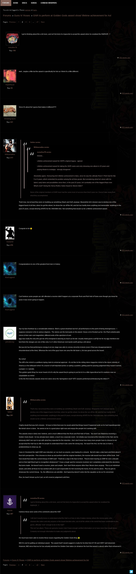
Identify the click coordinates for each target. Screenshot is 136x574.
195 (14, 51)
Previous (12, 22)
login (35, 10)
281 (11, 415)
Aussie (9, 510)
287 (11, 514)
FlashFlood (10, 85)
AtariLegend (10, 277)
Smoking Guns (10, 119)
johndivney (9, 342)
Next (42, 22)
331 (11, 122)
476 (11, 245)
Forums (7, 15)
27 (37, 22)
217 (11, 158)
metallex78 (12, 47)
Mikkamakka (10, 154)
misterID (10, 242)
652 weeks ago (124, 57)
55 (12, 88)
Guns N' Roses (22, 15)
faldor (10, 412)
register (28, 10)
